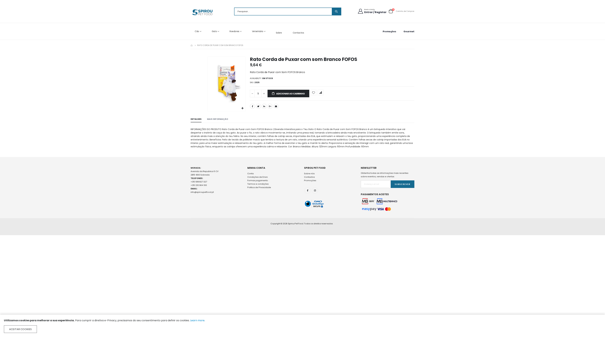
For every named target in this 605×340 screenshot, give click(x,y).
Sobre (279, 32)
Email (276, 106)
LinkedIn (264, 106)
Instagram (315, 190)
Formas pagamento (257, 180)
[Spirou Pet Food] (202, 12)
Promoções (389, 31)
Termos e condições (258, 183)
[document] (302, 326)
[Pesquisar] (336, 11)
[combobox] (287, 11)
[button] (242, 108)
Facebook (252, 106)
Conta (250, 173)
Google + (270, 106)
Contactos (298, 32)
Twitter (258, 106)
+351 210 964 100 (199, 185)
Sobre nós (309, 173)
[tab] (196, 119)
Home (192, 45)
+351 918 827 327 (199, 181)
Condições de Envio (257, 177)
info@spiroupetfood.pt (202, 192)
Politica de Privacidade (259, 187)
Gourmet (408, 31)
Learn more (197, 320)
